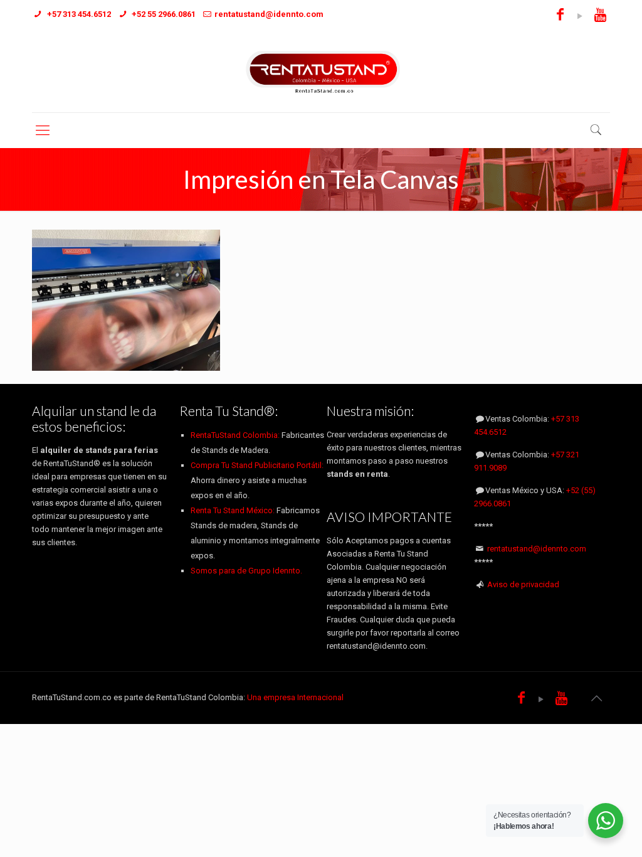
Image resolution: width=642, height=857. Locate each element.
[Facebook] (560, 16)
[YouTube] (580, 16)
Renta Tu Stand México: (233, 510)
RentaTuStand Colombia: (236, 435)
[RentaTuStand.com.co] (321, 71)
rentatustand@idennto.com (536, 548)
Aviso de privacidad (523, 584)
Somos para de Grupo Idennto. (246, 570)
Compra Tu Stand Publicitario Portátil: (257, 465)
